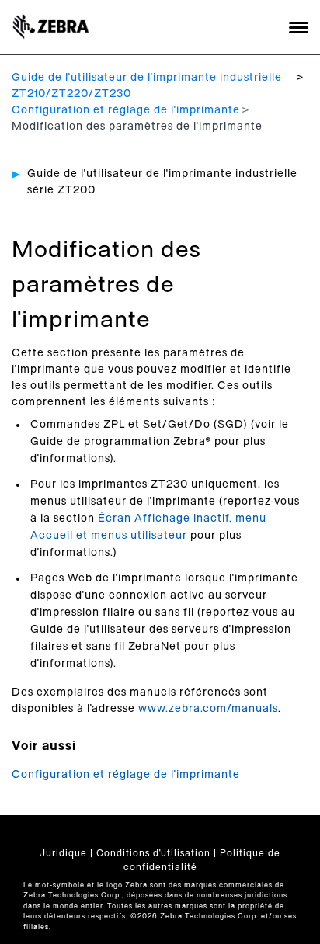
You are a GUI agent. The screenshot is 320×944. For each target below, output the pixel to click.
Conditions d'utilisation (153, 853)
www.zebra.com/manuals (208, 708)
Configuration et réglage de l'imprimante (126, 110)
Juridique (63, 853)
